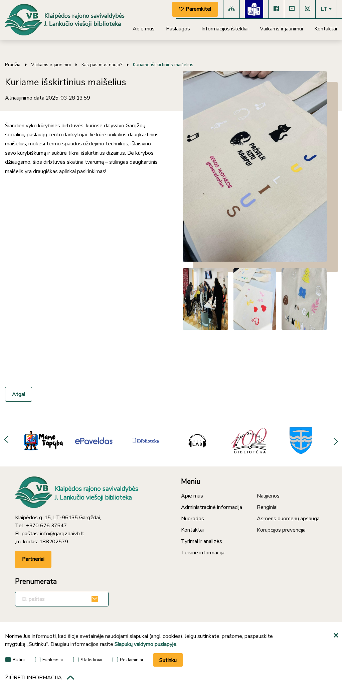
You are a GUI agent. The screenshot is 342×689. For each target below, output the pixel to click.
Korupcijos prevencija (281, 530)
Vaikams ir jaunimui (281, 28)
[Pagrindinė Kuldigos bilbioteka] (249, 440)
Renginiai (267, 507)
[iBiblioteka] (145, 440)
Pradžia (12, 64)
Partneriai (33, 559)
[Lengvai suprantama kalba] (254, 9)
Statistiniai (91, 660)
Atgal (18, 394)
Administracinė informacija (211, 507)
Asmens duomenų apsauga (288, 518)
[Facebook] (276, 9)
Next (335, 440)
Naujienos (268, 496)
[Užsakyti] (96, 599)
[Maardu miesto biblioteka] (301, 440)
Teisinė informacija (202, 552)
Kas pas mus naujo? (101, 64)
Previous (6, 440)
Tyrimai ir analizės (201, 541)
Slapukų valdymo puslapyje (145, 644)
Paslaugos (178, 28)
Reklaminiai (131, 660)
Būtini (19, 660)
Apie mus (144, 28)
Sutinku (168, 660)
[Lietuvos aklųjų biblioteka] (197, 440)
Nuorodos (192, 518)
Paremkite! (198, 9)
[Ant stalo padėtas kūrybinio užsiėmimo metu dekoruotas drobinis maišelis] (255, 166)
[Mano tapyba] (41, 440)
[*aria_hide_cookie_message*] (337, 635)
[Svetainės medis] (231, 9)
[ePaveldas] (93, 440)
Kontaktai (325, 28)
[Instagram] (307, 9)
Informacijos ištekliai (224, 28)
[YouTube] (292, 9)
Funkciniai (52, 660)
